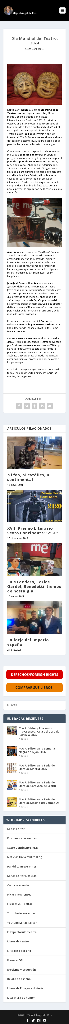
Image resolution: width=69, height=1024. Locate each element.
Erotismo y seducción (21, 969)
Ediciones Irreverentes (22, 838)
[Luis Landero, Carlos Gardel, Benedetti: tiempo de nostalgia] (34, 559)
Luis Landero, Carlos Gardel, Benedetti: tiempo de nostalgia (34, 586)
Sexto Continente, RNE (22, 847)
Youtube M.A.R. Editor (22, 922)
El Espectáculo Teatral (22, 932)
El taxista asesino (19, 951)
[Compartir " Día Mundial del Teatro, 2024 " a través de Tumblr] (34, 406)
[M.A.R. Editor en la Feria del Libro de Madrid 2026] (12, 768)
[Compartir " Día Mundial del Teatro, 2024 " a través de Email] (50, 406)
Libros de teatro (18, 941)
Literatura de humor (21, 997)
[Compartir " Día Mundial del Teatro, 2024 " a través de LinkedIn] (42, 406)
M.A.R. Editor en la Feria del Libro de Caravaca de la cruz (38, 784)
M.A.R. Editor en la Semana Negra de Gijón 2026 (37, 750)
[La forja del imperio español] (34, 617)
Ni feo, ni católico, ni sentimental (29, 477)
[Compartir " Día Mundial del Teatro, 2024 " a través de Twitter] (27, 406)
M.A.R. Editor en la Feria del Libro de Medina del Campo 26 (39, 801)
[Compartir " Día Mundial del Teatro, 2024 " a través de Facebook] (19, 406)
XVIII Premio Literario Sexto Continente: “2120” (32, 530)
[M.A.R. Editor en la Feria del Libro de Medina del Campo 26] (12, 802)
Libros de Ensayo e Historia (25, 988)
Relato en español (19, 979)
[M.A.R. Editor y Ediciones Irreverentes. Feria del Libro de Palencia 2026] (12, 730)
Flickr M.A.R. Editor (19, 904)
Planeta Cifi (15, 960)
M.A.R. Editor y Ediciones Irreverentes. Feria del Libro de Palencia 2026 (39, 731)
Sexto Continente (34, 49)
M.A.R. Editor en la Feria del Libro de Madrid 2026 (37, 767)
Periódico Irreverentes (21, 866)
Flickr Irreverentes (19, 894)
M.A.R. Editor (16, 829)
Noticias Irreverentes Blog (24, 857)
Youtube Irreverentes (21, 913)
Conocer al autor (18, 885)
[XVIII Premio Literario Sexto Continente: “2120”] (34, 506)
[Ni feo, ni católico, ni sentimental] (34, 453)
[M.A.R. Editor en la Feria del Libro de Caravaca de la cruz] (12, 785)
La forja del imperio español (28, 642)
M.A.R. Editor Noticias (21, 876)
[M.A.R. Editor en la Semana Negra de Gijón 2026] (12, 751)
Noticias (23, 738)
